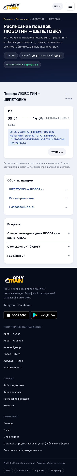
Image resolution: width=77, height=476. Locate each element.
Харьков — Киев (13, 361)
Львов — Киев (12, 354)
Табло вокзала (13, 392)
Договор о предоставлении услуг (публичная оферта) (36, 444)
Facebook (24, 305)
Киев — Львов (12, 334)
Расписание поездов (16, 399)
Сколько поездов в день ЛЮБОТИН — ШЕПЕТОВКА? (33, 235)
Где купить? (16, 255)
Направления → (13, 367)
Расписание (22, 19)
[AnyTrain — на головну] (11, 6)
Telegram (10, 305)
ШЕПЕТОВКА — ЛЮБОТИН (38, 189)
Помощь (8, 424)
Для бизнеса (11, 437)
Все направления (38, 198)
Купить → (57, 151)
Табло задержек (14, 385)
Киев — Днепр (12, 347)
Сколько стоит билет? (23, 246)
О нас (7, 430)
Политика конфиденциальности (23, 450)
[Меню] (70, 6)
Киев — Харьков (13, 341)
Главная (8, 19)
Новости (9, 406)
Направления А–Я (38, 207)
